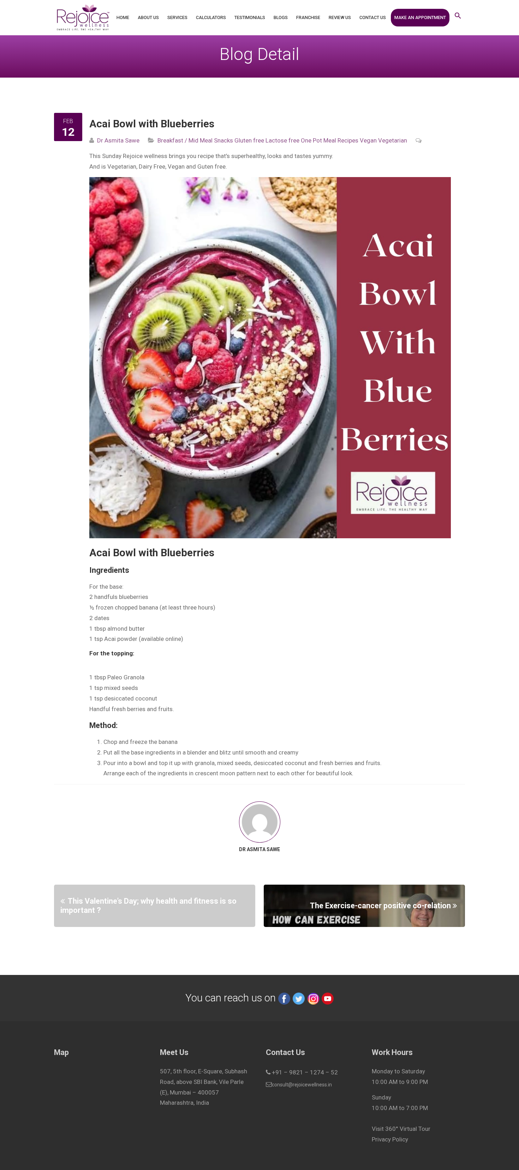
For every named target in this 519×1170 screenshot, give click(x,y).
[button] (458, 17)
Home (123, 17)
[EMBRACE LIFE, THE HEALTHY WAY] (83, 17)
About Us (148, 17)
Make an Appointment (420, 17)
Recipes (347, 140)
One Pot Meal (317, 140)
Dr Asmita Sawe (118, 140)
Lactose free (281, 140)
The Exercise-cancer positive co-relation (380, 905)
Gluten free (248, 140)
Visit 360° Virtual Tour (401, 1128)
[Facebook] (284, 998)
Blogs (281, 17)
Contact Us (372, 17)
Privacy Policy (390, 1139)
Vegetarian (392, 140)
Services (177, 17)
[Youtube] (328, 998)
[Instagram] (313, 998)
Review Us (340, 17)
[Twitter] (299, 998)
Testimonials (249, 17)
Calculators (211, 17)
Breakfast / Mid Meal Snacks (195, 140)
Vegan (367, 140)
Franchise (308, 17)
